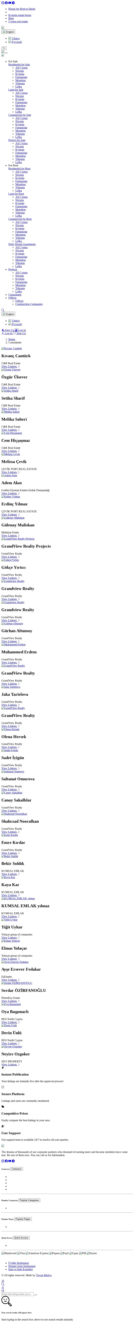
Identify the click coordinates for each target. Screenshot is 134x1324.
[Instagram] (3, 2)
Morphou (20, 80)
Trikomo (20, 83)
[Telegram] (13, 2)
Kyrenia (19, 73)
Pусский (16, 41)
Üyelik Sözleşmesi (18, 1262)
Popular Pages (23, 1219)
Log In (22, 330)
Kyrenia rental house (19, 15)
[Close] (6, 52)
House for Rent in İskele (21, 8)
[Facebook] (6, 2)
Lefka (18, 86)
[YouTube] (10, 2)
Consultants (14, 294)
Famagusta (21, 77)
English (10, 32)
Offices (19, 300)
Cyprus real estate (18, 21)
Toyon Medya (44, 1275)
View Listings (9, 366)
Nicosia (19, 70)
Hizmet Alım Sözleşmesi (21, 1266)
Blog (11, 18)
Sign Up (9, 330)
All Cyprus (21, 67)
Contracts (16, 1169)
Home (11, 339)
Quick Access (21, 1237)
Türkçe (15, 38)
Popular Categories (29, 1200)
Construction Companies (29, 304)
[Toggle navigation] (3, 48)
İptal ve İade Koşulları (20, 1269)
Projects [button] (12, 269)
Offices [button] (12, 297)
